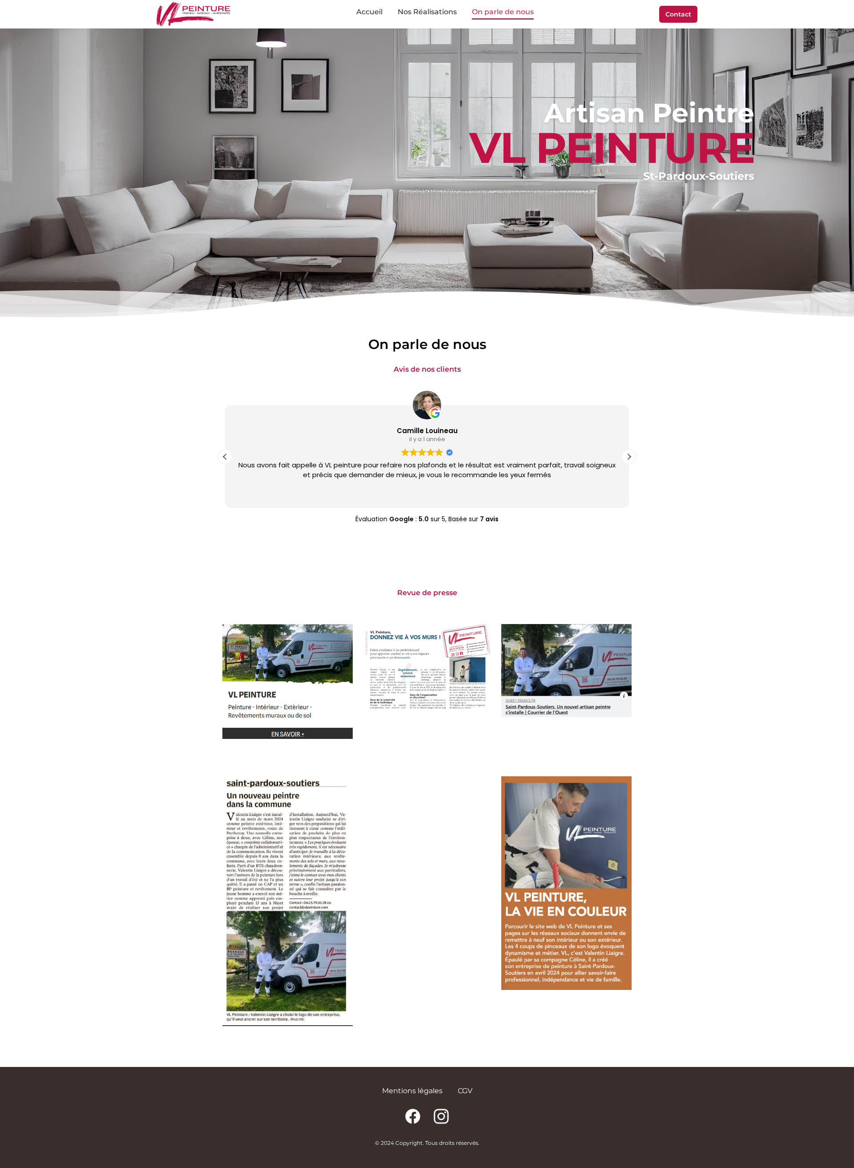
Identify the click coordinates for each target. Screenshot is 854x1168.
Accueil (369, 12)
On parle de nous (503, 12)
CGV (465, 1091)
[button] (629, 456)
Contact (678, 14)
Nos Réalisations (427, 12)
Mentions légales (412, 1091)
